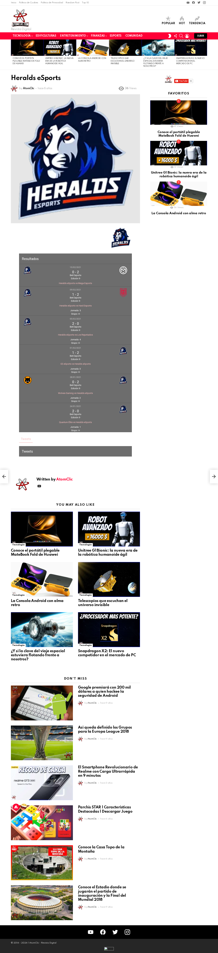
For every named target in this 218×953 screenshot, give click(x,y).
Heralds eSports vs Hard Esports (75, 305)
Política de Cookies (28, 3)
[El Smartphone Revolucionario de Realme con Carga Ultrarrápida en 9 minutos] (42, 782)
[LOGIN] (187, 35)
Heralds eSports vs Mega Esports (75, 283)
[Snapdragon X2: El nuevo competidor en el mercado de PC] (190, 47)
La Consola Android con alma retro (178, 213)
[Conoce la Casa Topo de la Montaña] (42, 862)
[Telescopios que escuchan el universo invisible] (125, 47)
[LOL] (23, 807)
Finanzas (98, 36)
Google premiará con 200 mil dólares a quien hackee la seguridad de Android (104, 692)
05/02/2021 (75, 319)
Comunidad (134, 36)
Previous (12, 54)
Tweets (26, 439)
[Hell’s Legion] (4, 476)
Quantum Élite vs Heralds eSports (75, 422)
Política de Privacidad (52, 3)
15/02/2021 (75, 267)
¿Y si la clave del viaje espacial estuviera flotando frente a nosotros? (38, 655)
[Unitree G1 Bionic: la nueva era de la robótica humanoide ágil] (60, 47)
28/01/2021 (75, 377)
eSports (115, 36)
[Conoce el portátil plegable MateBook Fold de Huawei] (27, 47)
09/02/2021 (75, 290)
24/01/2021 (75, 406)
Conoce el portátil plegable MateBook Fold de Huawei (26, 61)
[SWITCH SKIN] (170, 35)
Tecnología (22, 36)
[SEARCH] (181, 35)
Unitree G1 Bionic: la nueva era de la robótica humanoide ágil (59, 61)
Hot (182, 23)
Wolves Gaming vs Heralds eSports (75, 393)
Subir (200, 36)
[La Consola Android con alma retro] (92, 47)
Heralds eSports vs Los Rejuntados (75, 334)
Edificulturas (46, 36)
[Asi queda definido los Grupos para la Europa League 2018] (42, 743)
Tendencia (197, 23)
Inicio (13, 3)
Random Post (72, 3)
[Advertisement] (175, 277)
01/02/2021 (75, 348)
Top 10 (85, 3)
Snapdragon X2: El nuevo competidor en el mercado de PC (190, 61)
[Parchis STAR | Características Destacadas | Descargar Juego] (42, 822)
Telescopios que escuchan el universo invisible (122, 61)
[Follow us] (175, 35)
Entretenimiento (73, 36)
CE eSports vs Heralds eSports (75, 364)
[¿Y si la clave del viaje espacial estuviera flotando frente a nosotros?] (158, 47)
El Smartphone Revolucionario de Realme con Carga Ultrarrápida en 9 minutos (108, 771)
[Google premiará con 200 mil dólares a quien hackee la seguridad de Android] (42, 703)
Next (205, 54)
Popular (168, 23)
